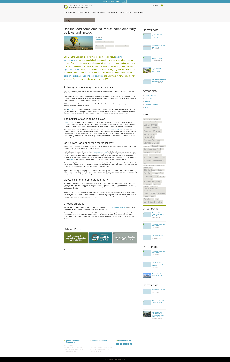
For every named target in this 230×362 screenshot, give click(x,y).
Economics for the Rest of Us (154, 161)
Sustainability (154, 186)
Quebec (162, 176)
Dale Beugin (99, 39)
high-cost (68, 69)
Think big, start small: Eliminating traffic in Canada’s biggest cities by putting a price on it (158, 314)
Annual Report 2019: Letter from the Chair (158, 46)
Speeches (157, 184)
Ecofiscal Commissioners (154, 157)
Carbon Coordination (151, 127)
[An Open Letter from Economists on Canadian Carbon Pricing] (147, 36)
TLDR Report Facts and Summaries (151, 189)
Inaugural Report (148, 167)
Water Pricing (148, 199)
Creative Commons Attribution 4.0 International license (99, 350)
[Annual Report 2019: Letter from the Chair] (147, 47)
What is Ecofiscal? (70, 12)
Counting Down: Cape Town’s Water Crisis (157, 274)
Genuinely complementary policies (117, 207)
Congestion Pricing (152, 151)
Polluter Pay (158, 173)
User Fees (161, 193)
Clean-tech (160, 140)
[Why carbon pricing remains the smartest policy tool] (147, 81)
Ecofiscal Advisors (155, 155)
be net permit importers (100, 152)
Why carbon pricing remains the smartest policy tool (159, 80)
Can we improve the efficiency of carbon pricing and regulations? (158, 69)
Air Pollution (148, 119)
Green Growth (160, 165)
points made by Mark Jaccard (114, 130)
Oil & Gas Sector (150, 170)
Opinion (147, 172)
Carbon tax (149, 136)
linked (100, 75)
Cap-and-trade (99, 46)
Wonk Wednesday (100, 48)
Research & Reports (98, 12)
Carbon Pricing (109, 46)
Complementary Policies (122, 46)
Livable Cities (148, 98)
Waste (152, 196)
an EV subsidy (72, 109)
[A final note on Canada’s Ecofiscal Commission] (147, 59)
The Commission (83, 12)
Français (155, 5)
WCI (157, 199)
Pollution (110, 41)
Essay (145, 165)
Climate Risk (146, 146)
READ (124, 1)
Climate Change (151, 142)
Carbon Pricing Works (150, 134)
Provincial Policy (151, 176)
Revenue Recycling (152, 181)
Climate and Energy (101, 41)
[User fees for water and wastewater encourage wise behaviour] (147, 264)
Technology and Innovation (152, 104)
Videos (146, 196)
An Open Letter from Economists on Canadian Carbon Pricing (158, 35)
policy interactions (71, 75)
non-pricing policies (88, 75)
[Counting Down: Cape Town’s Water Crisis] (147, 275)
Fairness (151, 165)
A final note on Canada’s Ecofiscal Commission (158, 57)
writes (71, 159)
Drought (145, 155)
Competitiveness (158, 146)
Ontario (160, 170)
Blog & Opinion (112, 12)
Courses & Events (125, 12)
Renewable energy (148, 179)
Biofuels (146, 122)
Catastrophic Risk (149, 140)
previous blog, (70, 122)
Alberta (157, 119)
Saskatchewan (147, 184)
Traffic (146, 193)
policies (76, 69)
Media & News (138, 12)
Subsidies (146, 186)
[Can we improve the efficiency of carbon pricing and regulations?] (147, 70)
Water (146, 108)
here (128, 91)
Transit (153, 193)
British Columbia (155, 122)
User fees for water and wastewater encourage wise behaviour (159, 264)
